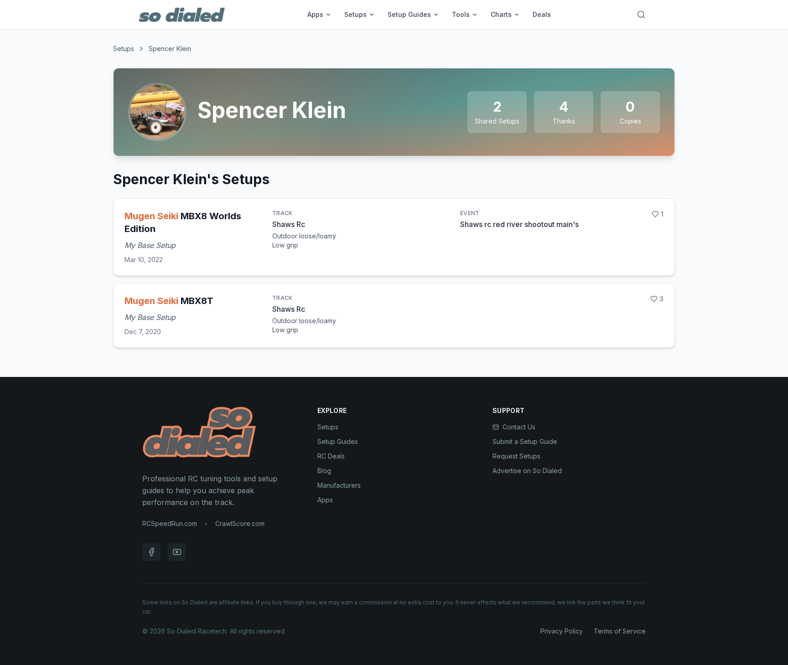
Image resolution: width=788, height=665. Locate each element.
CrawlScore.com (239, 523)
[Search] (641, 14)
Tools (461, 14)
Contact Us (519, 427)
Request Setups (516, 456)
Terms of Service (620, 631)
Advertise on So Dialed (527, 470)
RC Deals (331, 456)
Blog (324, 470)
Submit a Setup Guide (525, 441)
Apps (315, 14)
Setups (355, 14)
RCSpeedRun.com (169, 523)
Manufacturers (339, 485)
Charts (501, 14)
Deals (542, 14)
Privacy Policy (561, 631)
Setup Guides (409, 14)
